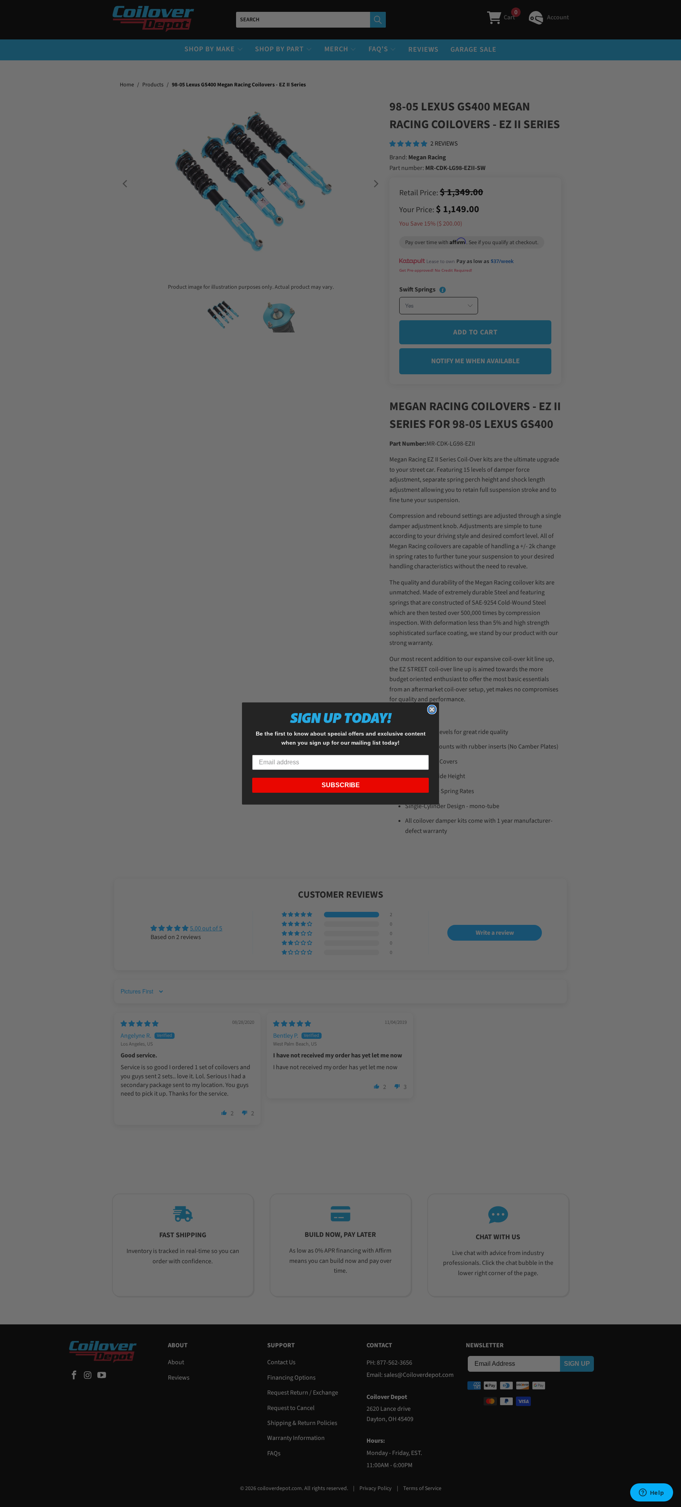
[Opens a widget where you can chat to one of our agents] (651, 1493)
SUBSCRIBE (341, 785)
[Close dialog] (432, 709)
